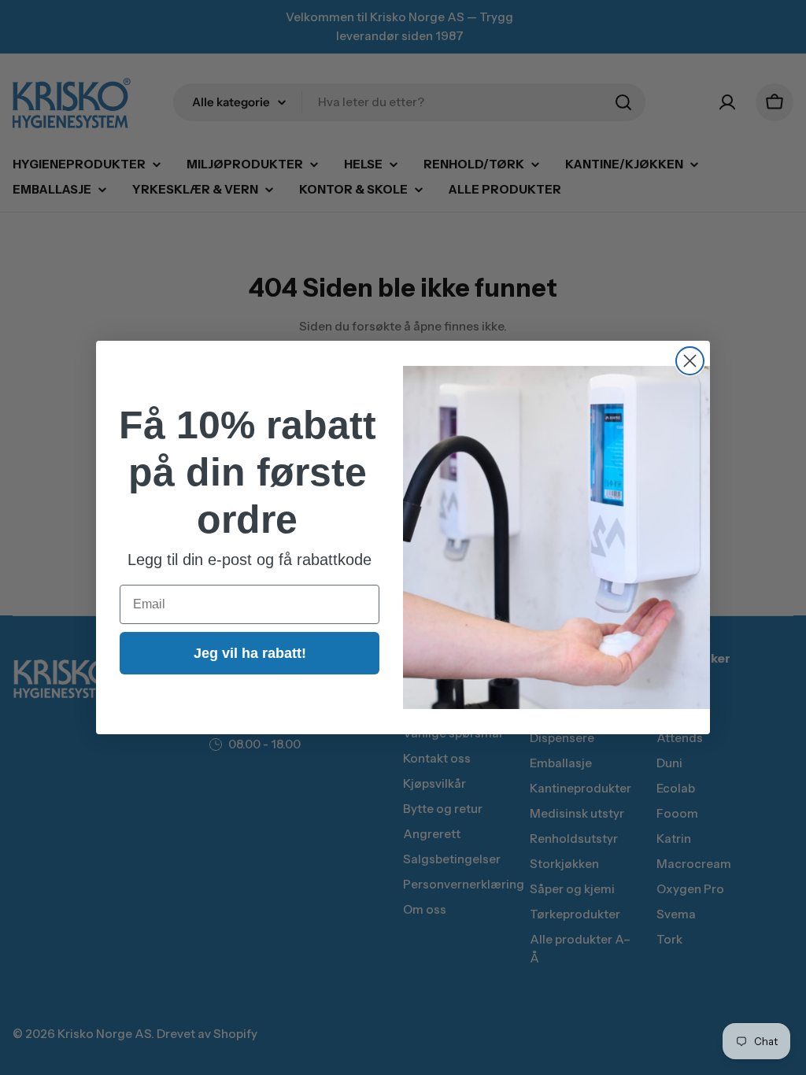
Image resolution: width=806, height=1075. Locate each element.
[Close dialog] (690, 361)
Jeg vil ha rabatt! (250, 653)
